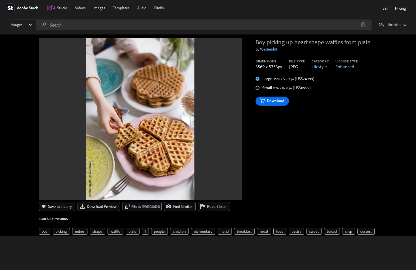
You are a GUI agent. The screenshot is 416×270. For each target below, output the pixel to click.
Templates (121, 7)
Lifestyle (319, 66)
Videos (80, 7)
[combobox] (204, 24)
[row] (44, 231)
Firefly (159, 7)
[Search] (44, 24)
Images (99, 7)
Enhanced (344, 66)
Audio (141, 7)
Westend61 (268, 49)
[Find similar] (363, 25)
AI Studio (60, 7)
